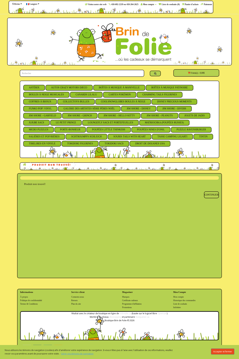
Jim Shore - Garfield (42, 115)
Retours (74, 300)
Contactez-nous (77, 297)
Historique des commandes (184, 300)
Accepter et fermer (222, 351)
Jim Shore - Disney (139, 108)
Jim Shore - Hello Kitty (119, 115)
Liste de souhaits (180, 304)
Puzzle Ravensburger (191, 129)
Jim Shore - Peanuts (160, 115)
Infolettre (177, 307)
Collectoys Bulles (76, 101)
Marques (125, 297)
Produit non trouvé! (51, 165)
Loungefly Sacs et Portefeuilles (110, 122)
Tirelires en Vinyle (42, 143)
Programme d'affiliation (132, 304)
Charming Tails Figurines (159, 94)
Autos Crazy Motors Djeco (69, 87)
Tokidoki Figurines (80, 143)
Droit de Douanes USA (150, 143)
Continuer (211, 194)
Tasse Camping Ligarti (172, 136)
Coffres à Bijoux (40, 101)
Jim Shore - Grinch (80, 115)
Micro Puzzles (38, 129)
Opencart (162, 313)
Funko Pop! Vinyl (40, 108)
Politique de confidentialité (31, 300)
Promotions (127, 307)
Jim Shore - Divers (174, 108)
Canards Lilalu (86, 94)
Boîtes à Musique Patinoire (169, 87)
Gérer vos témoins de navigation (77, 353)
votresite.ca (125, 313)
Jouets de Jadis (194, 115)
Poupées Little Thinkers (108, 129)
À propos (24, 297)
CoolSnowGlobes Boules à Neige (123, 101)
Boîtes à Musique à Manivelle (119, 87)
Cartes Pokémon (120, 94)
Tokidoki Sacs (114, 143)
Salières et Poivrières (44, 136)
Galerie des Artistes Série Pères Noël (89, 108)
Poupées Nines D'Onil (151, 129)
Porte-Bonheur (70, 129)
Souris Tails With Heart (129, 136)
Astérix (34, 87)
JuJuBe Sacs (36, 122)
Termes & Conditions (29, 304)
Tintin (203, 136)
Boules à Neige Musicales (46, 94)
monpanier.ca (142, 316)
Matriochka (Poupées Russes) (164, 122)
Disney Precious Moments (174, 101)
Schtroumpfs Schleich (86, 136)
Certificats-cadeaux (130, 300)
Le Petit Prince (66, 122)
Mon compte (178, 297)
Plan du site (76, 304)
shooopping (115, 316)
